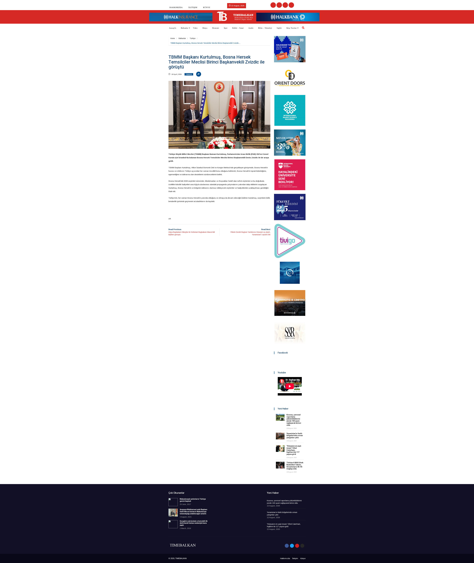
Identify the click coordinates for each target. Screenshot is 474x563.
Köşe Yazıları (291, 28)
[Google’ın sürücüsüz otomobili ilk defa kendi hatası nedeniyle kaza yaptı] (173, 524)
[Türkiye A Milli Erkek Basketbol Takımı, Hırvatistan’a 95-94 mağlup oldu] (280, 465)
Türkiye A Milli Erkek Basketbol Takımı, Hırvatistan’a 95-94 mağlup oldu (294, 465)
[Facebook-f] (287, 546)
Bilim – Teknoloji (265, 28)
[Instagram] (291, 5)
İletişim (192, 7)
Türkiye (193, 38)
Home (172, 38)
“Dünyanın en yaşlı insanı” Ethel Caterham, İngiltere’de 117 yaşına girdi (293, 450)
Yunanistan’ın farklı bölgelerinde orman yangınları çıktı (294, 435)
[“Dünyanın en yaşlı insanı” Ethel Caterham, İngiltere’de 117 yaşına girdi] (280, 448)
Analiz (250, 28)
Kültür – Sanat (238, 28)
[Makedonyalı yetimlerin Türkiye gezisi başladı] (173, 502)
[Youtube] (285, 5)
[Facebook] (273, 5)
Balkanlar (184, 28)
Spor (225, 28)
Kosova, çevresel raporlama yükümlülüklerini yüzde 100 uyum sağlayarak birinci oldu (293, 420)
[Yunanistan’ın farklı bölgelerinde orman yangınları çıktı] (280, 436)
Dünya (204, 28)
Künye (206, 7)
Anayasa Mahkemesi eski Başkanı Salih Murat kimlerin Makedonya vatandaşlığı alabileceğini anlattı (193, 511)
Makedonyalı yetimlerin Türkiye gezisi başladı (193, 500)
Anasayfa (172, 28)
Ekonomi (215, 28)
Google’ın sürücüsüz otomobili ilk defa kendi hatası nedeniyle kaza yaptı (193, 523)
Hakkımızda (176, 7)
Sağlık (279, 28)
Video (195, 28)
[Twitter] (279, 5)
